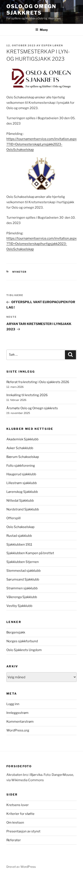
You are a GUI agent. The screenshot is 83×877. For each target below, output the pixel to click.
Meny (44, 30)
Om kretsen (15, 822)
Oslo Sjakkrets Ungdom (24, 650)
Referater (13, 840)
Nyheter (19, 271)
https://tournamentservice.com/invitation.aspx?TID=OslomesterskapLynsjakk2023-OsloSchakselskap (41, 144)
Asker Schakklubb (19, 448)
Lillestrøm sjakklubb (21, 483)
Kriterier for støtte (20, 814)
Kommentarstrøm (20, 722)
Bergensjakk (15, 632)
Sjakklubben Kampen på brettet (30, 553)
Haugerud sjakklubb (21, 474)
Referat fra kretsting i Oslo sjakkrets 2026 (37, 382)
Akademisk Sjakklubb (22, 439)
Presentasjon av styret (23, 831)
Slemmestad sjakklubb (23, 571)
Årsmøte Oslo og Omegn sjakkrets (32, 408)
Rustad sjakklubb (19, 536)
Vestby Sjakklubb (19, 606)
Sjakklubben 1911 (19, 544)
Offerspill (13, 518)
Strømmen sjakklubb (22, 588)
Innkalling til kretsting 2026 (27, 395)
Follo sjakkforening (20, 466)
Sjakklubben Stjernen (22, 562)
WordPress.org (17, 730)
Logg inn (12, 704)
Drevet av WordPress (21, 866)
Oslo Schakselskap (20, 527)
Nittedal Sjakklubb (20, 500)
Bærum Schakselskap (22, 457)
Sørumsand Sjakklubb (22, 579)
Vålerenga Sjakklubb (21, 597)
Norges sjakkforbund (22, 641)
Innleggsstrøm (17, 713)
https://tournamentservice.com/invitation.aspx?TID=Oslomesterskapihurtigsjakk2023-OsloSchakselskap (41, 243)
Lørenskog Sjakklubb (22, 492)
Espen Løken (52, 45)
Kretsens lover (17, 805)
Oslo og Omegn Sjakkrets (31, 9)
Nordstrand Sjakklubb (22, 509)
